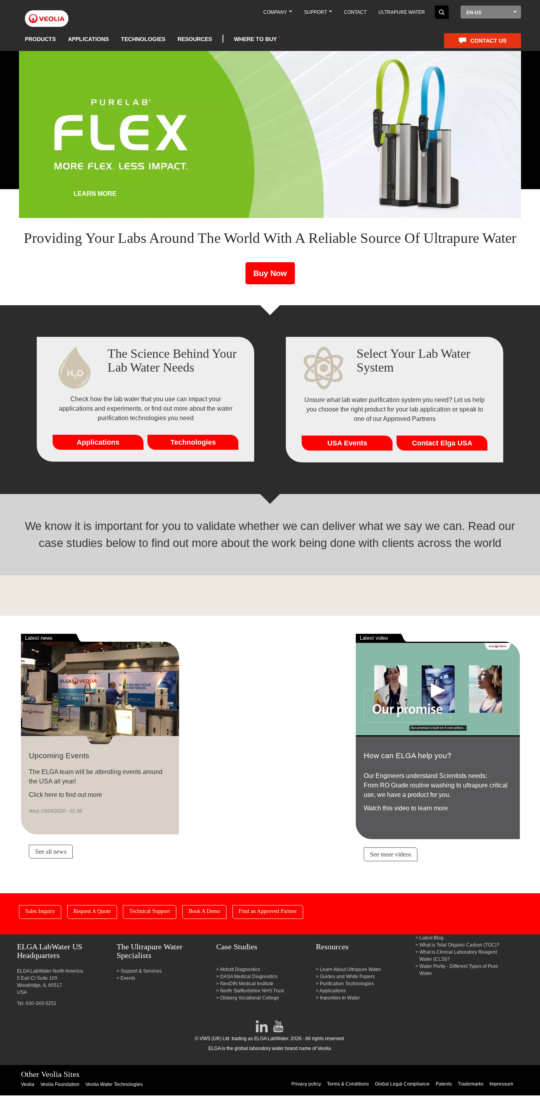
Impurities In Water (340, 998)
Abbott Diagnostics (240, 969)
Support (316, 12)
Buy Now (270, 273)
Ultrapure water (401, 12)
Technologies (143, 39)
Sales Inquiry (40, 911)
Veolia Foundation (59, 1084)
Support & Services (141, 971)
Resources (194, 39)
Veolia (27, 1084)
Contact (355, 12)
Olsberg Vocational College (249, 998)
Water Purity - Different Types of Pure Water (458, 970)
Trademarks (470, 1084)
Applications (88, 39)
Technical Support (149, 911)
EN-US (473, 12)
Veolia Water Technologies (114, 1084)
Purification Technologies (347, 983)
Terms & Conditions (348, 1084)
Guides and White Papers (347, 976)
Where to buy (255, 39)
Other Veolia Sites (50, 1074)
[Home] (46, 14)
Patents (444, 1084)
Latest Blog (431, 938)
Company (275, 12)
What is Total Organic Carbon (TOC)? (459, 945)
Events (128, 978)
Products (40, 39)
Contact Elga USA (442, 443)
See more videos (390, 854)
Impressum (501, 1084)
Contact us (488, 41)
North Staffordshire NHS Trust (252, 991)
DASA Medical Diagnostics (249, 976)
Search (442, 12)
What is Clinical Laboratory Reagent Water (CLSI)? (458, 955)
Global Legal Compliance (402, 1084)
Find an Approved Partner (268, 911)
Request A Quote (92, 911)
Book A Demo (204, 911)
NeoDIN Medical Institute (247, 983)
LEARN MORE (95, 193)
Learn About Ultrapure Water (350, 969)
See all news (50, 851)
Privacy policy (306, 1084)
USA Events (347, 443)
